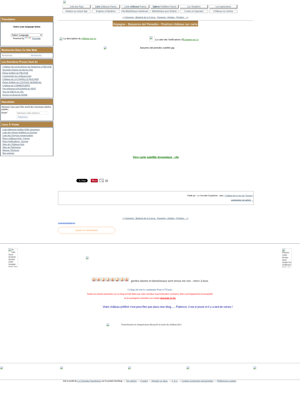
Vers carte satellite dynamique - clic (156, 157)
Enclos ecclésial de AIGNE (14, 95)
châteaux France (105, 6)
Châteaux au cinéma (223, 11)
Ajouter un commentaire (86, 230)
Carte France (135, 6)
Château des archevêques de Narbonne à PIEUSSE (27, 67)
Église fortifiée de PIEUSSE (15, 73)
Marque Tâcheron (10, 150)
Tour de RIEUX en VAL (13, 92)
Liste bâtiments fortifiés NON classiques (21, 129)
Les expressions (223, 6)
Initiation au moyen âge (76, 11)
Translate (36, 38)
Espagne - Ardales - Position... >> (173, 17)
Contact (144, 381)
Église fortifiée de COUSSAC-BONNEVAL (22, 82)
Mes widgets (8, 153)
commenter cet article (241, 200)
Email (4, 113)
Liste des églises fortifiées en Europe (19, 132)
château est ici (88, 38)
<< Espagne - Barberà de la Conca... (139, 17)
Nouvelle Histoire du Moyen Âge (17, 70)
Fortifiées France (164, 6)
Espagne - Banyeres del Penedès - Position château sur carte (155, 24)
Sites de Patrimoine (11, 147)
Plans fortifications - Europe (15, 141)
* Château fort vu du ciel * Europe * (238, 196)
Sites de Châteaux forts (13, 144)
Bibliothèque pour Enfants (164, 11)
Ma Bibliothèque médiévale (135, 11)
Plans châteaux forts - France (16, 138)
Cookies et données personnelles (197, 381)
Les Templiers (194, 6)
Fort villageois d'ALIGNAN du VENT (19, 89)
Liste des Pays (77, 6)
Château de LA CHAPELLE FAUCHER (20, 79)
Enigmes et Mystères (106, 11)
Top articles (131, 381)
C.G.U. (175, 381)
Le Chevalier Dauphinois (89, 381)
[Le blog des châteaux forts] (150, 2)
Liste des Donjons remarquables (17, 135)
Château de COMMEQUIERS (16, 85)
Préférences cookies (226, 381)
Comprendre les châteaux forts (16, 76)
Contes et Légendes (193, 11)
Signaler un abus (159, 381)
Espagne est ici (191, 39)
